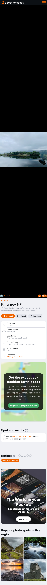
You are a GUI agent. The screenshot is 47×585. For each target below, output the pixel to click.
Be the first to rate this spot (10, 460)
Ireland (4, 300)
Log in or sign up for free (22, 405)
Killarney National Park (15, 357)
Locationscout (13, 2)
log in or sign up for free (18, 308)
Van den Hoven (8, 296)
